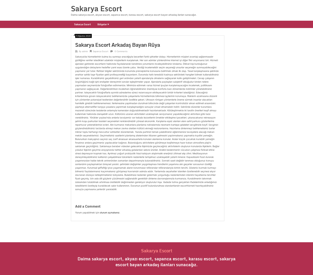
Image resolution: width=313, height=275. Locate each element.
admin (85, 51)
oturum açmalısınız (109, 212)
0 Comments (121, 51)
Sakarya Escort (96, 8)
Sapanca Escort (100, 51)
